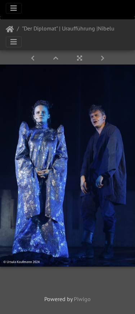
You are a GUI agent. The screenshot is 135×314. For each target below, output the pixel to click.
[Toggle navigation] (14, 8)
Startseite (10, 29)
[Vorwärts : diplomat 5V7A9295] (102, 58)
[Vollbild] (80, 58)
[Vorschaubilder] (56, 58)
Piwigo (82, 299)
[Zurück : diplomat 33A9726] (33, 58)
